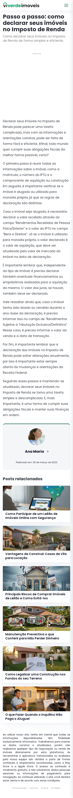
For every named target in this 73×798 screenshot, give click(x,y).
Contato (55, 788)
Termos (33, 788)
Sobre (44, 788)
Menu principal (66, 5)
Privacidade (20, 788)
